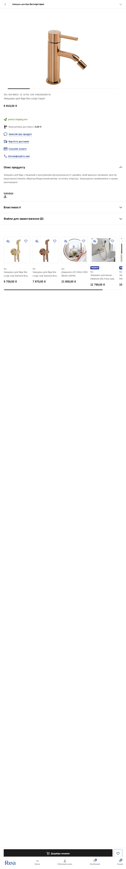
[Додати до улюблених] (26, 241)
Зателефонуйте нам (19, 156)
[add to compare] (8, 241)
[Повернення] (5, 4)
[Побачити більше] (120, 4)
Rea (5, 269)
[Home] (10, 863)
